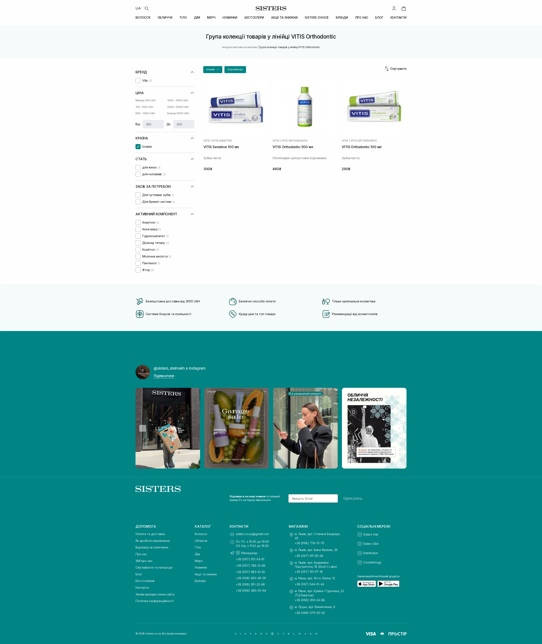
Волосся (201, 534)
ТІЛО (183, 17)
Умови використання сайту (155, 594)
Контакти (142, 587)
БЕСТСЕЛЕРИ (254, 17)
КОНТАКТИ (398, 17)
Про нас (141, 554)
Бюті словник (145, 581)
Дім (197, 554)
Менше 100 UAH (145, 100)
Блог (139, 574)
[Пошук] (146, 8)
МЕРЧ (211, 17)
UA (138, 8)
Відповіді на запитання (152, 547)
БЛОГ (379, 17)
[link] (403, 8)
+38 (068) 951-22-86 (250, 584)
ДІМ (197, 17)
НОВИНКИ (230, 17)
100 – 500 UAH (144, 106)
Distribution (370, 553)
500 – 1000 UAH (145, 113)
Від (138, 124)
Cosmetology (372, 562)
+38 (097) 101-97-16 (309, 571)
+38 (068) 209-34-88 (310, 600)
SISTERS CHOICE (317, 17)
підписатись (352, 498)
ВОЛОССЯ (143, 17)
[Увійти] (394, 8)
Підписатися (164, 376)
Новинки (201, 567)
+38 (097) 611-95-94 (309, 556)
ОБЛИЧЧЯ (165, 17)
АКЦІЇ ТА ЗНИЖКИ (284, 17)
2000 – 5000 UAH (178, 106)
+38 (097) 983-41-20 (250, 572)
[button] (212, 69)
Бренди (200, 581)
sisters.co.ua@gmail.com (252, 534)
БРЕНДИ (342, 17)
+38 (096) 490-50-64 (251, 590)
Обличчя (201, 540)
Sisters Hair (370, 534)
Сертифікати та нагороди (154, 567)
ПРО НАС (361, 17)
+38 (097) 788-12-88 (250, 565)
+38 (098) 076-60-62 (310, 613)
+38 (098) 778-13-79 (309, 543)
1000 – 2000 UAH (177, 100)
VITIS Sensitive (222, 140)
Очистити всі (235, 69)
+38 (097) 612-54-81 (250, 559)
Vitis (206, 140)
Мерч (199, 561)
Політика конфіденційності (155, 601)
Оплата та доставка (150, 534)
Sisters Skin (371, 543)
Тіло (198, 547)
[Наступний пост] (399, 428)
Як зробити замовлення (153, 540)
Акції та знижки (206, 574)
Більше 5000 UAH (178, 113)
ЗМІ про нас (144, 561)
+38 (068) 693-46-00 (251, 578)
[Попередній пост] (142, 428)
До (168, 124)
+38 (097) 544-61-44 (309, 584)
